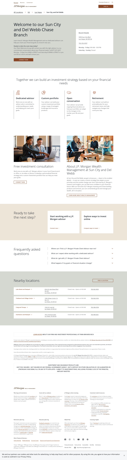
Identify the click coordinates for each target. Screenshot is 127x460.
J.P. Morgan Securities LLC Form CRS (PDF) (100, 340)
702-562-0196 (95, 298)
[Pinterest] (87, 439)
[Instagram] (69, 439)
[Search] (112, 2)
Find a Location (103, 280)
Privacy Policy (26, 457)
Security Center (35, 440)
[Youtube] (78, 439)
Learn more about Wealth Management (82, 195)
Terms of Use (78, 444)
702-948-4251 (95, 314)
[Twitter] (74, 439)
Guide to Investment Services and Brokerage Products (27, 341)
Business (22, 2)
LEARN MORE (37, 334)
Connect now (23, 60)
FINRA (29, 356)
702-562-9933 (95, 289)
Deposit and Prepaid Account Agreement (50, 440)
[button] (124, 455)
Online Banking (17, 440)
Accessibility (85, 444)
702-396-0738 (95, 307)
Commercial (29, 2)
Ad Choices (98, 444)
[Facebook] (65, 439)
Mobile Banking (26, 440)
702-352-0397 (83, 43)
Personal (16, 2)
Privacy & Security (69, 444)
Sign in (106, 6)
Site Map (92, 444)
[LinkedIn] (83, 439)
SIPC (34, 356)
